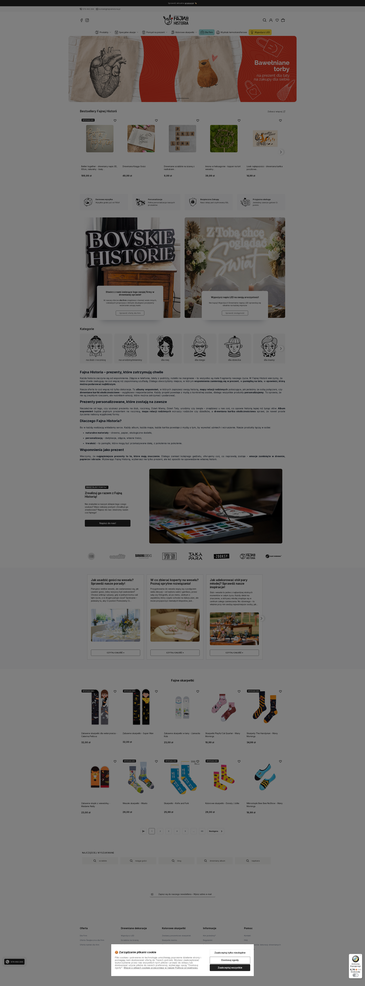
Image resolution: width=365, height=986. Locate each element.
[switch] (355, 975)
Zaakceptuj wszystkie (230, 967)
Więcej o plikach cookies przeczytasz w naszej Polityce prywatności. (161, 967)
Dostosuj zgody (230, 960)
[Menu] (360, 955)
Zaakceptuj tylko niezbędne (230, 952)
